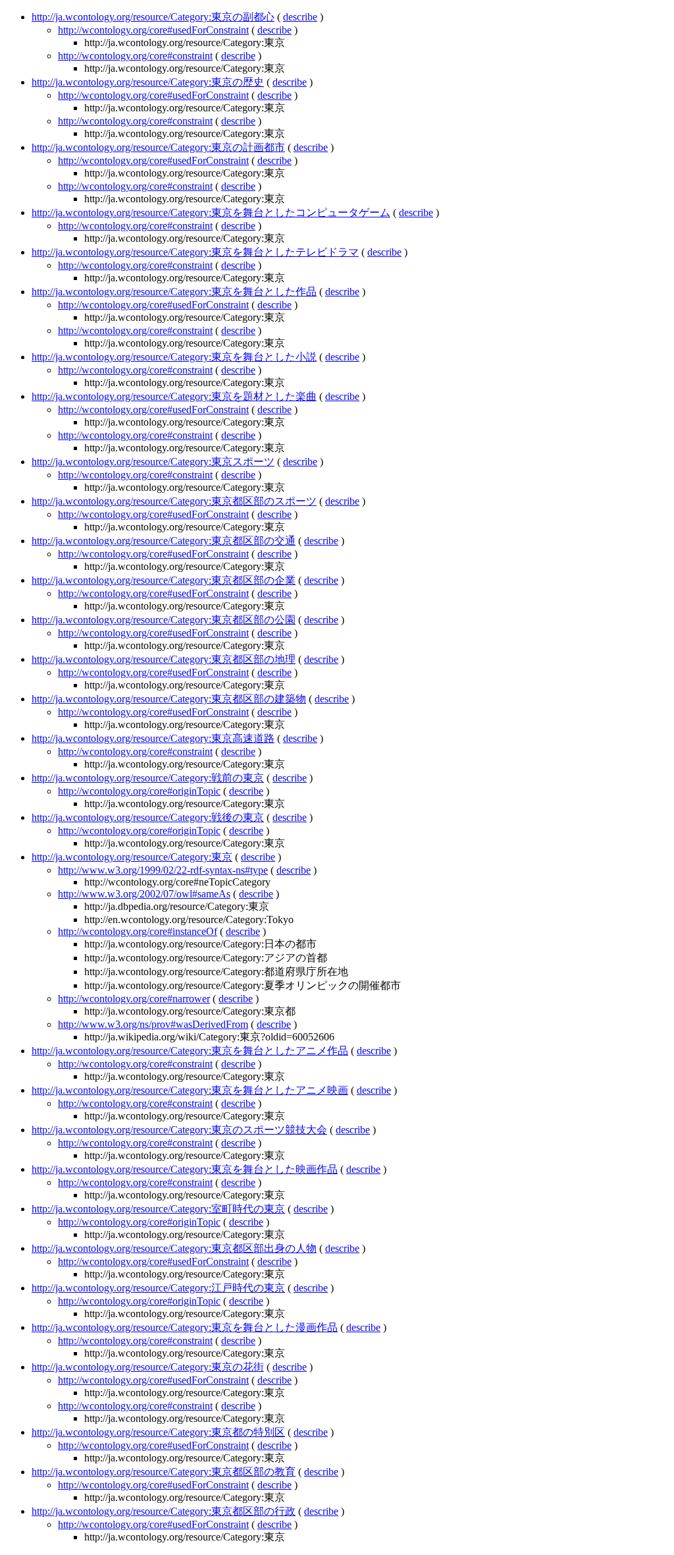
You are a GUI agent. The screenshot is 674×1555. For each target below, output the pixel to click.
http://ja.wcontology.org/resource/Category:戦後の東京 (148, 817)
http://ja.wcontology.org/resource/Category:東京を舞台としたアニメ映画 (190, 1090)
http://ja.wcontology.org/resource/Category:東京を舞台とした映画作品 (185, 1169)
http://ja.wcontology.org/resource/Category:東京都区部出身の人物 (174, 1248)
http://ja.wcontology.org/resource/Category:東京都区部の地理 (164, 659)
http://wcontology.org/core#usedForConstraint (153, 30)
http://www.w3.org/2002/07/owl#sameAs (144, 893)
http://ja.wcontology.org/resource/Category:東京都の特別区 (158, 1432)
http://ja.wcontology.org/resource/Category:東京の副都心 (153, 16)
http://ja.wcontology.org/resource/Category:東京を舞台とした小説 (174, 356)
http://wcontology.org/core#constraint (135, 55)
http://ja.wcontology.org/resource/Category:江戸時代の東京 (158, 1287)
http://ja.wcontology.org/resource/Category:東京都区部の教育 (164, 1471)
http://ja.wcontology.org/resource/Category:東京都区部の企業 (164, 580)
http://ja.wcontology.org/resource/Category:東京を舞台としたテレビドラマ (195, 252)
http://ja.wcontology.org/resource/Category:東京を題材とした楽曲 (174, 396)
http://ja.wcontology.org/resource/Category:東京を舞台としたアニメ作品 (190, 1050)
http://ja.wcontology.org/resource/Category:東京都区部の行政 (164, 1511)
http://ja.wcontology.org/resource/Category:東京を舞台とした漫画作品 (185, 1327)
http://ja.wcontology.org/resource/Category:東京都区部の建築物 (169, 698)
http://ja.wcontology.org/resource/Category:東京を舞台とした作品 (174, 291)
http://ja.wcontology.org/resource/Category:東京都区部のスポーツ (174, 501)
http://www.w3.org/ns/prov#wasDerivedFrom (153, 1024)
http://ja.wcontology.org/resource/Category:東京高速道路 (153, 738)
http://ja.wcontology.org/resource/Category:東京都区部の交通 (164, 540)
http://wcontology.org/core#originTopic (139, 791)
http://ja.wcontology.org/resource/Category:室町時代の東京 (158, 1208)
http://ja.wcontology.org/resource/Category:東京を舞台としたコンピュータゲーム (211, 212)
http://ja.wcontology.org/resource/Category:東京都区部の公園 (164, 619)
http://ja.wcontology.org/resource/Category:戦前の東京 (148, 777)
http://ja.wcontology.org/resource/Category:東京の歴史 (148, 82)
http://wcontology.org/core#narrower (134, 998)
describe (300, 16)
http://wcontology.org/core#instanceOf (137, 931)
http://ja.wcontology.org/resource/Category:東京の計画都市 (158, 147)
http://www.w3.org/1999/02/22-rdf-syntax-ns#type (163, 870)
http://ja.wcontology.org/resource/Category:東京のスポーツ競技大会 (179, 1129)
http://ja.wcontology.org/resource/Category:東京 (132, 856)
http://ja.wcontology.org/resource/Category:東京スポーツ (153, 461)
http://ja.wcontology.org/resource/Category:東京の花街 (148, 1366)
